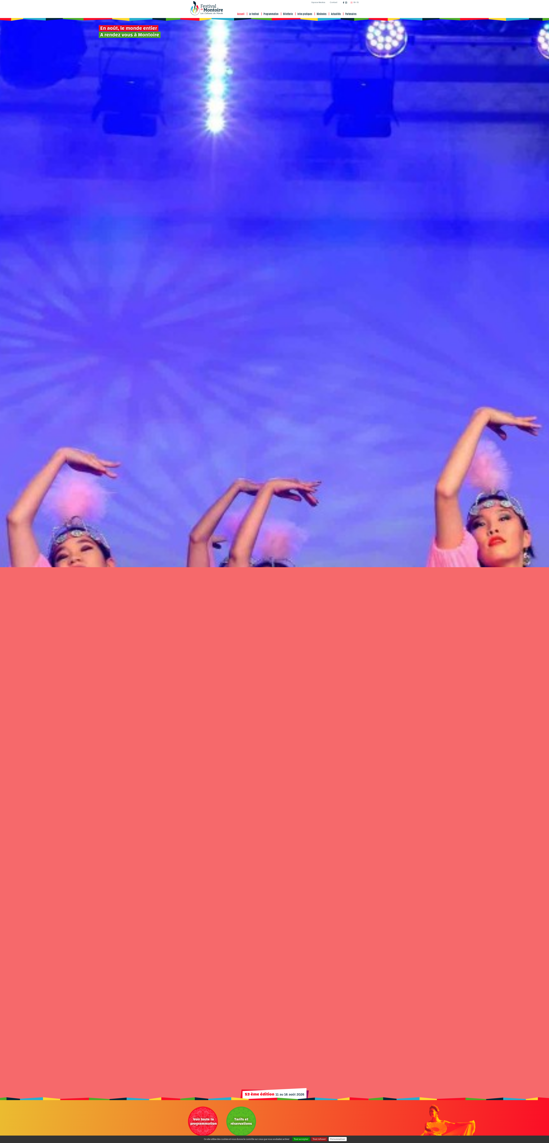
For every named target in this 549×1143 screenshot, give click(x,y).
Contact (333, 2)
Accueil (240, 13)
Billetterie (288, 13)
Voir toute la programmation (203, 1121)
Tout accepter (301, 1139)
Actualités (336, 13)
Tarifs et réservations (241, 1121)
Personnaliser (337, 1139)
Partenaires (350, 13)
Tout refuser (319, 1139)
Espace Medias (318, 2)
